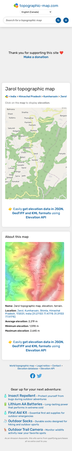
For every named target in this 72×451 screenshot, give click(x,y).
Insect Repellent (21, 395)
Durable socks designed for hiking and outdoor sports (37, 423)
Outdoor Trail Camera (25, 429)
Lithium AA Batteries (25, 404)
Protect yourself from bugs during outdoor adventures (36, 397)
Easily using (38, 213)
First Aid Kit (17, 412)
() (34, 313)
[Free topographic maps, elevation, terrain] (6, 96)
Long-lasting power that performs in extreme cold (38, 406)
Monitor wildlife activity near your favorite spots (36, 431)
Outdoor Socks (20, 421)
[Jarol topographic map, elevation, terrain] (34, 271)
